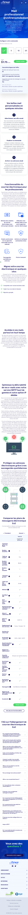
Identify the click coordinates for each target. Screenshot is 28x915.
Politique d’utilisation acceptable (14, 900)
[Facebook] (12, 866)
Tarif (2, 60)
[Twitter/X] (15, 866)
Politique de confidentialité (14, 906)
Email (14, 8)
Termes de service (14, 903)
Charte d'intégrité (14, 909)
